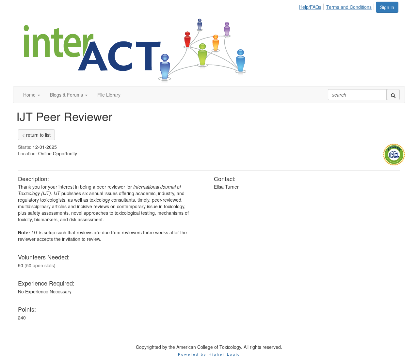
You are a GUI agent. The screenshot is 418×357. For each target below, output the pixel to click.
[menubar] (337, 6)
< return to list (36, 135)
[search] (393, 94)
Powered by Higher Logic (209, 354)
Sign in (387, 7)
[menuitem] (312, 6)
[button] (31, 94)
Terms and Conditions (349, 7)
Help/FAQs (310, 7)
